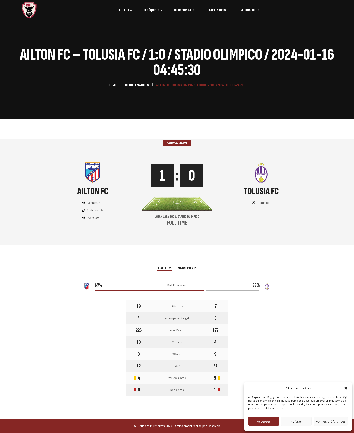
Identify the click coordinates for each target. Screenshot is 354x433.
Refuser (296, 421)
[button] (346, 388)
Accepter (263, 421)
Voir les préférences (331, 421)
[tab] (164, 268)
